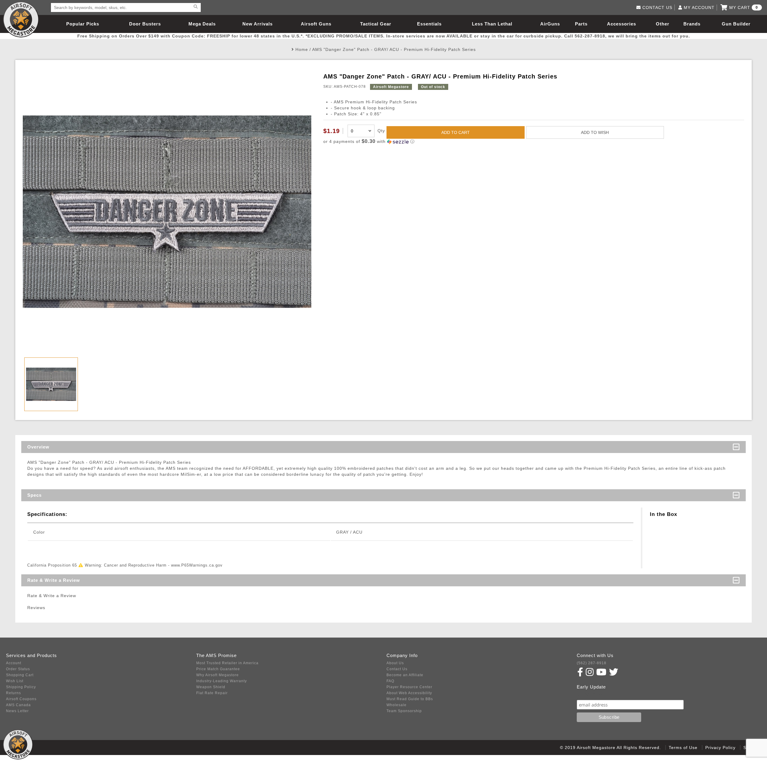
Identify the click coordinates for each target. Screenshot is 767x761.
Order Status (18, 669)
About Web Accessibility (409, 693)
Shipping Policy (21, 687)
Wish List (14, 681)
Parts (581, 23)
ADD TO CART (455, 132)
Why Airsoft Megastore (217, 675)
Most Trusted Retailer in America (227, 663)
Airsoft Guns (316, 23)
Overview (38, 446)
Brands (691, 23)
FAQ (390, 681)
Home (301, 49)
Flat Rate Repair (212, 693)
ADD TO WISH (595, 132)
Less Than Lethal (492, 23)
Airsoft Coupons (21, 699)
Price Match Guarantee (218, 669)
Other (662, 23)
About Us (395, 663)
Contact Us (396, 669)
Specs (34, 495)
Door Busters (145, 23)
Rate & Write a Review (53, 580)
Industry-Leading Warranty (221, 681)
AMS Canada (18, 705)
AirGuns (550, 23)
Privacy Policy (720, 747)
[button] (533, 141)
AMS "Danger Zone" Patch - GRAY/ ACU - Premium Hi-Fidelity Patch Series (394, 49)
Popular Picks (82, 23)
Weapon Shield (210, 687)
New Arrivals (257, 23)
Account (13, 663)
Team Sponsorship (404, 711)
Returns (13, 693)
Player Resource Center (409, 687)
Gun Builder (736, 23)
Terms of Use (683, 747)
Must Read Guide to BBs (409, 699)
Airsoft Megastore (21, 19)
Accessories (621, 23)
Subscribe (590, 694)
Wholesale (396, 705)
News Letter (17, 711)
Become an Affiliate (404, 675)
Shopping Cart (20, 675)
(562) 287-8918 (591, 663)
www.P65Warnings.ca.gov (197, 565)
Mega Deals (202, 23)
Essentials (429, 23)
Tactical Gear (375, 23)
